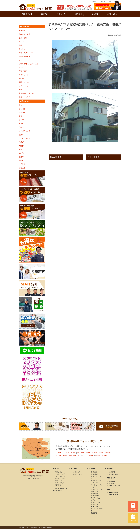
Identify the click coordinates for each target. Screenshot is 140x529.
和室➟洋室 (23, 71)
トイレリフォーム (97, 483)
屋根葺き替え (95, 498)
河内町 (21, 160)
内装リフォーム (96, 504)
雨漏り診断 (94, 474)
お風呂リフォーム (97, 480)
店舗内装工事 (95, 496)
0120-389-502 (79, 6)
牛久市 (21, 105)
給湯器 (21, 67)
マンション (23, 60)
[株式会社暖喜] (35, 7)
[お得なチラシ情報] (32, 250)
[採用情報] (32, 338)
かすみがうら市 (24, 138)
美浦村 (21, 146)
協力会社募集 (113, 474)
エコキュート (24, 75)
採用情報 (112, 472)
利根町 (21, 142)
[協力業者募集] (32, 321)
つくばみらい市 (24, 131)
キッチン (22, 49)
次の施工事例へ (94, 157)
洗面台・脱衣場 (24, 56)
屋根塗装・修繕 (24, 34)
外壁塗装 (22, 30)
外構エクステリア (97, 491)
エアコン (94, 500)
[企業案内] (31, 426)
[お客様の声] (32, 271)
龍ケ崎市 (22, 112)
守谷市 (21, 127)
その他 (21, 78)
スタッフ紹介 (59, 483)
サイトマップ (57, 490)
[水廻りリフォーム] (32, 194)
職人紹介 (58, 485)
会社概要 (95, 14)
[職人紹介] (32, 304)
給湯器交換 (94, 493)
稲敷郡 (21, 157)
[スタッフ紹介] (32, 288)
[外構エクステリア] (32, 228)
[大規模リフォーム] (32, 211)
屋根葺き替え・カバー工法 (28, 64)
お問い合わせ (112, 14)
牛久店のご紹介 (60, 474)
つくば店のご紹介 (61, 476)
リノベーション (24, 86)
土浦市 (21, 116)
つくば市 (22, 109)
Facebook (114, 492)
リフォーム (61, 14)
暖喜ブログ (58, 480)
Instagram (114, 494)
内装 (20, 45)
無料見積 (112, 481)
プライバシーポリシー (60, 488)
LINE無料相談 (115, 485)
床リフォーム (95, 502)
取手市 (21, 120)
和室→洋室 (94, 506)
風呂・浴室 (23, 38)
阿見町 (21, 124)
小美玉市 (22, 168)
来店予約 (112, 483)
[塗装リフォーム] (32, 178)
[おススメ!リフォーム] (82, 426)
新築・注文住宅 (24, 97)
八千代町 (22, 164)
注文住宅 (78, 14)
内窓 (20, 90)
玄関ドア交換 (24, 82)
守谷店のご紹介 (60, 478)
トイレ (21, 42)
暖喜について (27, 14)
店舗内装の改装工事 (26, 93)
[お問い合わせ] (108, 426)
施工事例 (44, 14)
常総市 (21, 149)
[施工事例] (57, 426)
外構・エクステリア (26, 53)
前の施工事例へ (57, 157)
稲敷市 (21, 135)
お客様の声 (76, 472)
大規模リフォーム (97, 489)
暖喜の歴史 (58, 472)
